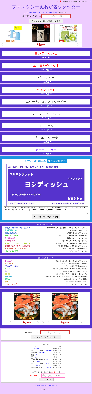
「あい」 (36, 357)
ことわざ (8, 261)
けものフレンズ (11, 284)
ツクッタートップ (40, 385)
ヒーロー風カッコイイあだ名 (16, 248)
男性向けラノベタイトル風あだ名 (17, 243)
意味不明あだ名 (11, 230)
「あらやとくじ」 (48, 367)
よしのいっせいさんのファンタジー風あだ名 (41, 13)
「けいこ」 (38, 365)
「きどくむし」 (43, 352)
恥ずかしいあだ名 (11, 235)
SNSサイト (9, 263)
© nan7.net (48, 389)
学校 (6, 282)
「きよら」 (48, 363)
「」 (37, 354)
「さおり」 (48, 359)
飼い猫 (7, 274)
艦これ (7, 279)
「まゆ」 (38, 361)
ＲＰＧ (7, 269)
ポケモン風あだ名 (11, 251)
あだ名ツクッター (51, 385)
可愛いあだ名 (10, 241)
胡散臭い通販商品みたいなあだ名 (17, 228)
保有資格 (8, 276)
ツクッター (59, 1)
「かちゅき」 (36, 348)
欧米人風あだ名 (11, 233)
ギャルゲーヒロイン (12, 266)
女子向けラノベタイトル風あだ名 (17, 246)
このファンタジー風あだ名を (35, 161)
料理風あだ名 (10, 238)
